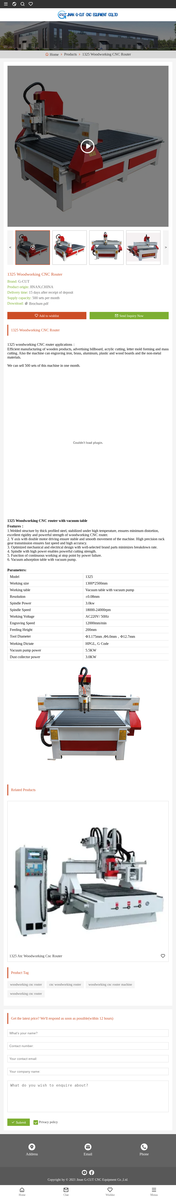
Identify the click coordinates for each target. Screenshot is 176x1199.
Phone (144, 1154)
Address (32, 1154)
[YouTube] (84, 1172)
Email (88, 1154)
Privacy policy (48, 1122)
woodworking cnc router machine (110, 984)
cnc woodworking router (65, 984)
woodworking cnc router (26, 984)
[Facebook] (91, 1172)
